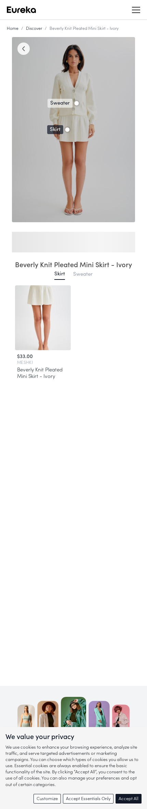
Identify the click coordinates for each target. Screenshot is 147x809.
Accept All (128, 798)
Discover (34, 28)
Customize (47, 798)
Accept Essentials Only (88, 798)
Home (12, 28)
